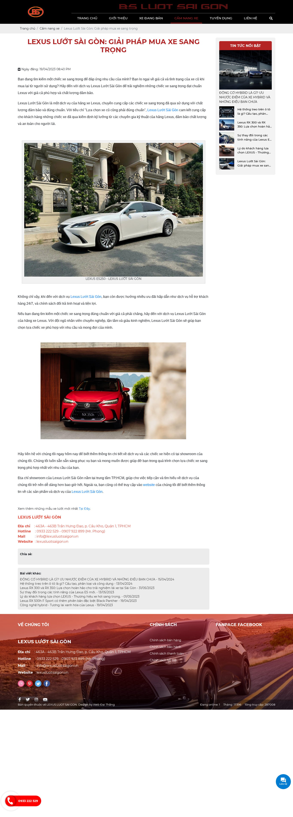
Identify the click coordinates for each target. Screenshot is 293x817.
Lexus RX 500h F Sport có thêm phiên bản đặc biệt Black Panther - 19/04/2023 (78, 601)
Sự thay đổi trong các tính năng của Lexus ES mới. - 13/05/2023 (67, 592)
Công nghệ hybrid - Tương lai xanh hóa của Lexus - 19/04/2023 (66, 605)
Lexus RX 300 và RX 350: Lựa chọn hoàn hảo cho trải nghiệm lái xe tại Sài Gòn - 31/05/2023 (87, 588)
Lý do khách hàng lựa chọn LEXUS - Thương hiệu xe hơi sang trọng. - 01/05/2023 (79, 596)
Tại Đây (84, 509)
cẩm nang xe (186, 18)
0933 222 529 (28, 801)
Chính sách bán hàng (165, 640)
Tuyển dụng (221, 18)
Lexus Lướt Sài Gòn (162, 110)
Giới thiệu (118, 18)
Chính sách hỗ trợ (163, 660)
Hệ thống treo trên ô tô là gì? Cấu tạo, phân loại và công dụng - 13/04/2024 (76, 584)
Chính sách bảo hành (165, 647)
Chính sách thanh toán (167, 653)
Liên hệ (250, 18)
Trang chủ (87, 18)
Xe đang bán (151, 18)
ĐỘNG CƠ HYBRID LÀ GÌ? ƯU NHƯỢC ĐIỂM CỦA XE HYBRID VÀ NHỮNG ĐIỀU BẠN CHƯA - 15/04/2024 (97, 579)
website (149, 485)
